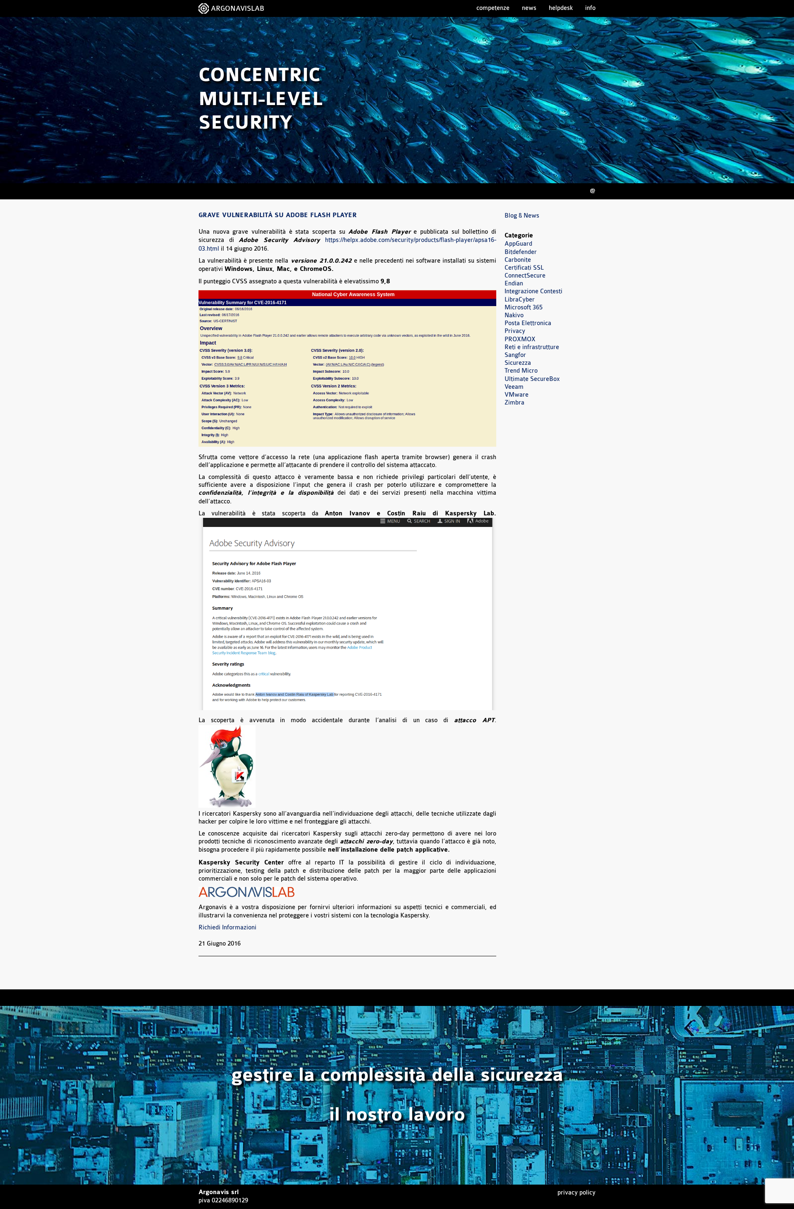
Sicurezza (518, 362)
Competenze (492, 8)
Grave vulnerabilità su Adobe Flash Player (277, 215)
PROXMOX (520, 339)
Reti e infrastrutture (532, 347)
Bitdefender (521, 252)
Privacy (515, 331)
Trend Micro (521, 370)
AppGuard (518, 243)
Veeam (514, 386)
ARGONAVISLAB (237, 8)
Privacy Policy (576, 1192)
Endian (514, 283)
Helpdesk (561, 8)
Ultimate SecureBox (532, 379)
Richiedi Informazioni (227, 927)
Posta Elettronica (528, 323)
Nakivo (514, 315)
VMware (517, 394)
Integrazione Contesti (533, 291)
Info (590, 8)
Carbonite (518, 259)
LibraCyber (520, 299)
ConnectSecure (525, 275)
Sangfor (515, 355)
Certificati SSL (524, 267)
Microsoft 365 (524, 307)
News (529, 8)
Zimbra (514, 402)
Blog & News (522, 215)
